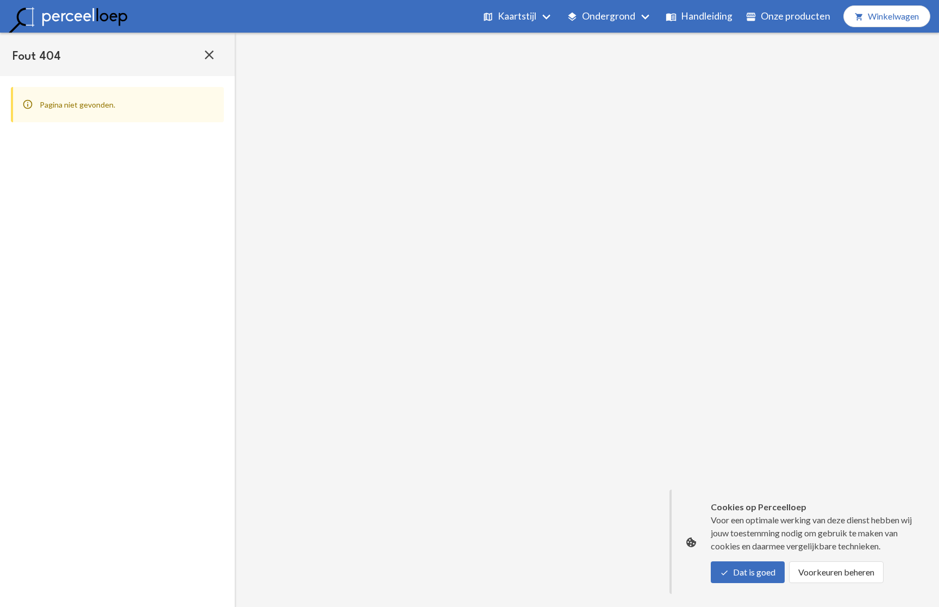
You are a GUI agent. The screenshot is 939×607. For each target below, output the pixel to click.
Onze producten (795, 16)
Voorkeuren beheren (836, 572)
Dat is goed (754, 572)
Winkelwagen (893, 16)
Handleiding (707, 16)
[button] (209, 54)
